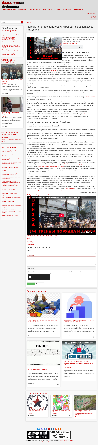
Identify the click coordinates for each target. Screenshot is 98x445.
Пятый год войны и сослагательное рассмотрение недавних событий (42, 320)
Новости (29, 22)
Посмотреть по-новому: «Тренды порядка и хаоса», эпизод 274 (10, 194)
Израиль (29, 240)
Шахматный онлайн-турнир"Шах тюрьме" (12, 80)
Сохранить (31, 283)
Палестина (29, 241)
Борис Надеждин (31, 244)
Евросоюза (70, 164)
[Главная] (13, 5)
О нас (40, 441)
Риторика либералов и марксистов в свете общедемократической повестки (40, 368)
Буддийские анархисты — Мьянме (10, 215)
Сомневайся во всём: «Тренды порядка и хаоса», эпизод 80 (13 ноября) (11, 42)
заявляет (53, 70)
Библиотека (67, 9)
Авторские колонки (36, 290)
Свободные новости (37, 393)
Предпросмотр (39, 283)
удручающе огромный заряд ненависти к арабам (51, 166)
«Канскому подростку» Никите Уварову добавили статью (11, 113)
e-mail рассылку (58, 190)
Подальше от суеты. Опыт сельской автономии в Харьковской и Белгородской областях (84, 412)
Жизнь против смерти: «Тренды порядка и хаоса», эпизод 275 (9, 173)
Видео (57, 237)
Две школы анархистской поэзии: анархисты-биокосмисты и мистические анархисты (11, 169)
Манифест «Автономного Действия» (50, 441)
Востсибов (30, 324)
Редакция (42, 35)
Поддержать (78, 9)
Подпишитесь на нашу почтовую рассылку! (9, 134)
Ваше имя (29, 250)
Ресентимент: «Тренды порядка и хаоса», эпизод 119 (10, 31)
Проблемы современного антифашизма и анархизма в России (36, 411)
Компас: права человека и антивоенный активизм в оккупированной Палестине (8, 38)
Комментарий (30, 255)
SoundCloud (72, 188)
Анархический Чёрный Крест (8, 61)
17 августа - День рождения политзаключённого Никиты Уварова (10, 190)
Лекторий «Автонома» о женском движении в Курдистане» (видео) (10, 50)
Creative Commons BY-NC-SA (66, 440)
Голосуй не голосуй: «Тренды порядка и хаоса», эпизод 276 (11, 150)
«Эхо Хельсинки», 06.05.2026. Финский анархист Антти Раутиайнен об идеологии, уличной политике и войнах (79, 363)
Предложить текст (9, 9)
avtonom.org (35, 190)
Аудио (37, 235)
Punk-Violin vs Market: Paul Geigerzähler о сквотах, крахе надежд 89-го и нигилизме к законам (11, 163)
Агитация (57, 9)
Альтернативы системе (32, 237)
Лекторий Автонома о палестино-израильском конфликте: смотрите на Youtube (11, 46)
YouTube (66, 188)
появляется (82, 65)
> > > (12, 218)
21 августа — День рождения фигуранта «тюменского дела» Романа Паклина (11, 211)
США (64, 164)
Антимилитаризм (42, 237)
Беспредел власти (51, 237)
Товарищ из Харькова (80, 416)
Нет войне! (22, 9)
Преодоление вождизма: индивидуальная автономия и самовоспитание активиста (79, 320)
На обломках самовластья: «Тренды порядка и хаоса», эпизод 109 (10, 34)
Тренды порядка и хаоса (37, 9)
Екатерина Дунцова (31, 242)
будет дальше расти (83, 164)
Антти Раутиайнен (68, 367)
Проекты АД (42, 235)
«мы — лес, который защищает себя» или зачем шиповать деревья (61, 411)
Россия (28, 238)
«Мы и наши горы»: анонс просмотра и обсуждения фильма (11, 198)
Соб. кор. (33, 235)
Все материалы (10, 147)
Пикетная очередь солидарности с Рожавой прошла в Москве (10, 53)
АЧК (49, 9)
